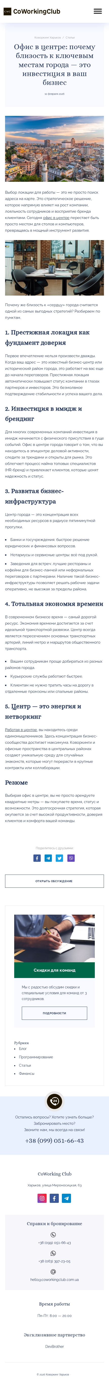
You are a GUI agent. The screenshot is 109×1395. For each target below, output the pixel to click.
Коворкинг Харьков (31, 11)
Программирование (36, 1057)
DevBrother (54, 1347)
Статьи (25, 1065)
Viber (71, 858)
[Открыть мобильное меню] (98, 8)
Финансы (26, 1074)
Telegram (48, 858)
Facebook (37, 858)
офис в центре (56, 217)
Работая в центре (21, 730)
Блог (23, 1049)
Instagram (42, 1198)
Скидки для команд (55, 970)
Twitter (59, 858)
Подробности (54, 1013)
